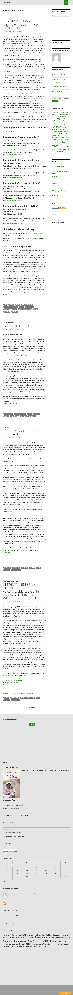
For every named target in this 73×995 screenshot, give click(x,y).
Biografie (45, 935)
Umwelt (14, 311)
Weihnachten (59, 154)
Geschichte (39, 937)
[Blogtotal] (63, 207)
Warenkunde (27, 946)
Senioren (36, 944)
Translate (14, 851)
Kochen (55, 131)
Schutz (32, 567)
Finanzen (21, 937)
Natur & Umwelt (8, 322)
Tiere (59, 149)
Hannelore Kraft (27, 304)
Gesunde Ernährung (59, 124)
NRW (35, 309)
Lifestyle (7, 941)
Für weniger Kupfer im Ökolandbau (58, 75)
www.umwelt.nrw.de (11, 682)
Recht (17, 944)
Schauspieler (61, 146)
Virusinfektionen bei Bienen (60, 79)
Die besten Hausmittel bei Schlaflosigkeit (59, 167)
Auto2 (15, 935)
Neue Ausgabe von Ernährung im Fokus (14, 825)
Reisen (57, 142)
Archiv (8, 935)
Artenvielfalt (8, 413)
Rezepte (29, 943)
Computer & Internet (59, 935)
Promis (62, 139)
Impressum (55, 176)
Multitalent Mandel (57, 91)
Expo (17, 304)
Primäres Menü (70, 2)
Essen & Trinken (65, 119)
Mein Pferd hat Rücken (9, 822)
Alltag (4, 935)
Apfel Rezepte (55, 112)
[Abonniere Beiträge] (4, 903)
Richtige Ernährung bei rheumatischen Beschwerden (60, 191)
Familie (17, 937)
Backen (63, 113)
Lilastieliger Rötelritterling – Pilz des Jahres (60, 87)
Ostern (57, 137)
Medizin (54, 135)
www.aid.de (16, 403)
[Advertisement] (61, 28)
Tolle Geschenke (8, 829)
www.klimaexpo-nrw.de (14, 154)
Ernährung (56, 118)
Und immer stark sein (11, 767)
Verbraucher (66, 152)
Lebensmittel (64, 134)
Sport (50, 944)
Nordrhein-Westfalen (10, 18)
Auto (60, 113)
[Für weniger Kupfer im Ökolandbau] (56, 57)
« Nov (5, 882)
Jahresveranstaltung (10, 307)
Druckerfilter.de (8, 552)
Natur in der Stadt (18, 326)
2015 (5, 304)
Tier (12, 416)
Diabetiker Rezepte (61, 116)
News (53, 180)
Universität (32, 416)
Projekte (7, 311)
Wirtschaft (34, 946)
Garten (54, 121)
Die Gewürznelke (57, 82)
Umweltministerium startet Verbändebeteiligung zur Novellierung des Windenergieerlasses (21, 591)
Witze (45, 946)
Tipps (38, 567)
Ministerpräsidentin (10, 309)
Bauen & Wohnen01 (24, 935)
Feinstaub (7, 567)
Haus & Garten (55, 937)
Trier (17, 416)
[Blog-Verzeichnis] (55, 207)
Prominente (57, 139)
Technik (54, 944)
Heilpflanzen (58, 129)
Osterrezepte (62, 137)
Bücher (57, 114)
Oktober (54, 187)
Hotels (63, 129)
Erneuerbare (15, 697)
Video (53, 154)
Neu (30, 940)
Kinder (67, 129)
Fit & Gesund (30, 937)
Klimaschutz (30, 307)
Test (56, 149)
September (55, 195)
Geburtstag (60, 121)
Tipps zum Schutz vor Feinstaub (20, 432)
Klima (21, 307)
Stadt (6, 416)
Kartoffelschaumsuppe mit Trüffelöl (13, 836)
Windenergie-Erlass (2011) (13, 680)
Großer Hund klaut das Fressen (12, 832)
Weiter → (32, 708)
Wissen (65, 154)
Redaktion (17, 31)
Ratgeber (6, 427)
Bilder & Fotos (33, 935)
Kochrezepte (63, 132)
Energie (11, 304)
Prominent (59, 941)
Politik (54, 941)
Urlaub (59, 151)
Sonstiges (43, 944)
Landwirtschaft (20, 413)
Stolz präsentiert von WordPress (11, 983)
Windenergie (15, 700)
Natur (30, 413)
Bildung (39, 935)
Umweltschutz (16, 570)
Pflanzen (37, 413)
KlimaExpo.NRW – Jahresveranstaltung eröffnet (21, 24)
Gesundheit (16, 567)
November (55, 183)
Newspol (6, 2)
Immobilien (62, 937)
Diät (68, 116)
